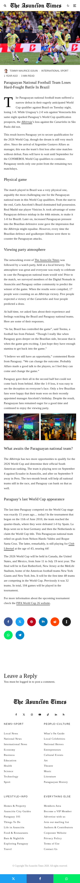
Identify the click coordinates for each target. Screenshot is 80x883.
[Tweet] (20, 621)
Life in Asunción (14, 827)
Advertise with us (54, 816)
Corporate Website (55, 832)
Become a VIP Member (58, 811)
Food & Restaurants (16, 832)
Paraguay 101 (12, 816)
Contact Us (50, 849)
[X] (24, 714)
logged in (25, 681)
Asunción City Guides (17, 811)
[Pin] (31, 621)
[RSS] (63, 714)
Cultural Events (53, 755)
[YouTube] (40, 714)
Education (10, 760)
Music (47, 771)
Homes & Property (15, 805)
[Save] (66, 621)
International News (15, 744)
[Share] (8, 621)
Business (9, 755)
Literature (50, 776)
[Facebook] (16, 714)
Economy (9, 749)
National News (13, 738)
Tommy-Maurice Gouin (24, 70)
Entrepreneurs (52, 749)
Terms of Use (52, 843)
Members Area (52, 805)
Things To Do (12, 822)
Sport (7, 781)
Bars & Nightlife (14, 838)
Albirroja (26, 121)
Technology (11, 776)
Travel (8, 849)
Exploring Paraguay (16, 843)
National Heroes (54, 744)
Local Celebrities (54, 738)
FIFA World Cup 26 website (33, 603)
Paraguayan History (56, 781)
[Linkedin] (56, 714)
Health (8, 765)
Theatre (48, 765)
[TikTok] (48, 714)
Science (8, 771)
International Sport (54, 70)
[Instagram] (32, 714)
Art (46, 760)
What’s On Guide (54, 733)
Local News (11, 733)
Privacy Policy (53, 838)
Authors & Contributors (58, 827)
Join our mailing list (56, 822)
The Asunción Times (47, 260)
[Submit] (54, 621)
